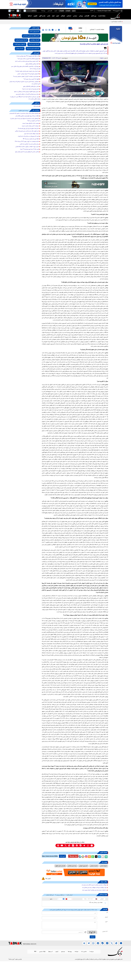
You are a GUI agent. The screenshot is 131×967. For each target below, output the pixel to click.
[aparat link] (58, 845)
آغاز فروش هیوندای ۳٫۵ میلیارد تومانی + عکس (28, 74)
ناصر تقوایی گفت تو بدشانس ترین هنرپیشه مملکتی (27, 131)
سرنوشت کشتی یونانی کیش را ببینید (30, 126)
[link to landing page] (116, 16)
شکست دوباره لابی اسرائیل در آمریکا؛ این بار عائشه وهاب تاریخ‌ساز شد (102, 22)
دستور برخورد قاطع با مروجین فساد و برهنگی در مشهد (26, 92)
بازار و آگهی (42, 16)
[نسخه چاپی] (106, 856)
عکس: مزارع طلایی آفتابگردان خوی (31, 86)
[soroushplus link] (77, 845)
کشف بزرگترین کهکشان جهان (32, 64)
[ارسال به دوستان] (102, 856)
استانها (30, 16)
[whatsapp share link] (92, 856)
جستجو (63, 952)
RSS (35, 952)
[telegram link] (84, 845)
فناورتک (62, 11)
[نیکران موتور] (75, 184)
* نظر (106, 922)
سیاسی (75, 16)
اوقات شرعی (42, 952)
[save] (49, 30)
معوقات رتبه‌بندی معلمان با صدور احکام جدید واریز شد (94, 885)
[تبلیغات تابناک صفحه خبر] (116, 35)
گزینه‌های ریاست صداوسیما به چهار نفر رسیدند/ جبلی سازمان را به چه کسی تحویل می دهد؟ (25, 120)
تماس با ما (84, 952)
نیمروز (73, 11)
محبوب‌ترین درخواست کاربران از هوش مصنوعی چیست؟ (26, 76)
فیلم (53, 16)
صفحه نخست (101, 16)
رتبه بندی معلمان (72, 866)
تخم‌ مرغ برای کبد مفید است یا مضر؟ (30, 89)
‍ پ (55, 29)
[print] (43, 30)
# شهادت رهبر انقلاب (19, 44)
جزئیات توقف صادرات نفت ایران (31, 134)
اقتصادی (87, 16)
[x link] (65, 845)
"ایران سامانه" (11, 959)
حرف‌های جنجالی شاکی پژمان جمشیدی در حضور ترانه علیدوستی (24, 113)
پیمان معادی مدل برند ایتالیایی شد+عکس (29, 144)
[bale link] (80, 845)
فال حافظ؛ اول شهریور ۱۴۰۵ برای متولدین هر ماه (28, 56)
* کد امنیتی (105, 931)
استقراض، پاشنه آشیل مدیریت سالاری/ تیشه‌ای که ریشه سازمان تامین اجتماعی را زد (24, 83)
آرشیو (56, 11)
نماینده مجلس (94, 866)
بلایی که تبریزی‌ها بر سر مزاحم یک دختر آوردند (28, 136)
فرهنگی (63, 16)
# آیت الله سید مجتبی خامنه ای (31, 36)
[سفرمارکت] (75, 872)
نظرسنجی (50, 11)
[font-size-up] (59, 30)
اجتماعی (69, 16)
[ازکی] (94, 4)
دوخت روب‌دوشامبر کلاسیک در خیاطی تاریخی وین (27, 94)
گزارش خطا (48, 879)
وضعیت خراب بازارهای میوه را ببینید (30, 123)
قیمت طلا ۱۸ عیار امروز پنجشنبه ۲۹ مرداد (29, 149)
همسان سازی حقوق (60, 866)
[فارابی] (75, 38)
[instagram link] (73, 845)
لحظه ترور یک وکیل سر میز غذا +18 (31, 139)
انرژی (57, 16)
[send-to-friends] (46, 30)
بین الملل (93, 16)
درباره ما (92, 952)
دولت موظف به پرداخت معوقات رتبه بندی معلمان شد (94, 887)
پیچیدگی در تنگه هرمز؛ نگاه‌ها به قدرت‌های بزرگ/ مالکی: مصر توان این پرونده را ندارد (25, 68)
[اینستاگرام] (86, 856)
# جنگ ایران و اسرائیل (21, 40)
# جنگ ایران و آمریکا (34, 44)
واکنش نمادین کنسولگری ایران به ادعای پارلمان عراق (27, 152)
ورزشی (81, 16)
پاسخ (51, 899)
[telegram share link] (99, 856)
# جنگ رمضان (19, 48)
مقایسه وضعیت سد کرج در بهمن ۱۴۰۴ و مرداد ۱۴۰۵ (27, 141)
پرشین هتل (36, 106)
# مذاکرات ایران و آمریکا (33, 48)
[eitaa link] (69, 845)
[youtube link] (62, 845)
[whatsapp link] (88, 845)
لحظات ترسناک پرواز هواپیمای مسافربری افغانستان (27, 116)
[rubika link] (92, 845)
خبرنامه (76, 952)
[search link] (25, 11)
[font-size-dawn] (52, 30)
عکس (48, 16)
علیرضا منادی (103, 866)
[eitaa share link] (89, 856)
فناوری (35, 16)
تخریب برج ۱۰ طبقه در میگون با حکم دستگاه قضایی (27, 147)
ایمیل (106, 917)
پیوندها (43, 11)
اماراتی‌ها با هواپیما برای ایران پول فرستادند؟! (28, 128)
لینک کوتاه (74, 856)
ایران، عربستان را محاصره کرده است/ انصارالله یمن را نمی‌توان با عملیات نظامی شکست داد (25, 98)
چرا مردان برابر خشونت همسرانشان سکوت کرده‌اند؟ (27, 71)
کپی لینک (62, 856)
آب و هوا (50, 952)
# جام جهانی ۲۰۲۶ (34, 32)
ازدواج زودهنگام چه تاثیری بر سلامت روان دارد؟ (28, 59)
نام (107, 912)
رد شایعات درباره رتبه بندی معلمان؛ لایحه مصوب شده (94, 890)
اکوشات (68, 11)
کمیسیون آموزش (83, 866)
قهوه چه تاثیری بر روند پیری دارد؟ (31, 79)
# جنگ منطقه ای (35, 40)
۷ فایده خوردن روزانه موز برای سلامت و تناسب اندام (27, 61)
